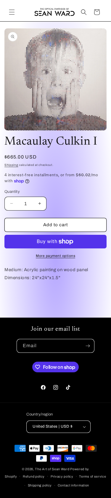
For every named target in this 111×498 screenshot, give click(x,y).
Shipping (11, 164)
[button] (11, 12)
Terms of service (92, 476)
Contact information (73, 485)
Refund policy (34, 476)
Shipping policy (40, 485)
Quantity (12, 192)
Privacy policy (62, 476)
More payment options (55, 256)
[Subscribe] (87, 346)
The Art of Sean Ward (52, 469)
